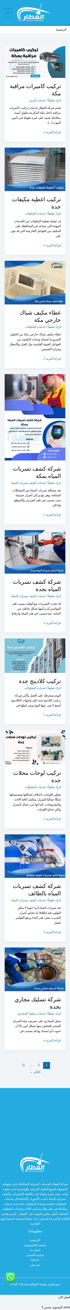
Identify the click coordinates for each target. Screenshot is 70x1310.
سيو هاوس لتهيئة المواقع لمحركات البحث (35, 1284)
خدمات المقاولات (35, 688)
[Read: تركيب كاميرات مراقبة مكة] (35, 61)
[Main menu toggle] (8, 12)
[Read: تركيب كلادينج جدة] (35, 655)
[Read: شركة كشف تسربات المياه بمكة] (35, 417)
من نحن (35, 1264)
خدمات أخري (37, 100)
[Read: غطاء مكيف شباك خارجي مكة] (35, 282)
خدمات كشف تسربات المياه (28, 482)
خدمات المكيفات (35, 213)
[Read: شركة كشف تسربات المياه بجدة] (35, 551)
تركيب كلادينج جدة (40, 681)
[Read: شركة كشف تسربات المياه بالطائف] (35, 855)
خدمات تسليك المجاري (32, 1013)
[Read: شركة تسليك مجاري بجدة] (35, 969)
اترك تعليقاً (54, 100)
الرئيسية (35, 1240)
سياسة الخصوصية (35, 1245)
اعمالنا (35, 1259)
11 (23, 1065)
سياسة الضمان (35, 1255)
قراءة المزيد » (52, 132)
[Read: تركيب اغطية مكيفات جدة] (35, 169)
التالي (35, 1072)
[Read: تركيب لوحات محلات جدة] (35, 747)
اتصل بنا (35, 1250)
